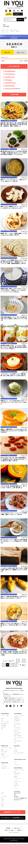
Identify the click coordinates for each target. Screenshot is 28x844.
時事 (2, 728)
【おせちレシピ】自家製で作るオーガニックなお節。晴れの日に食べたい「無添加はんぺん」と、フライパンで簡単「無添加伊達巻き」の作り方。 (14, 262)
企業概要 (8, 828)
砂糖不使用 (16, 785)
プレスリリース (17, 764)
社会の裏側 (3, 727)
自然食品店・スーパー (5, 768)
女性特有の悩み (17, 719)
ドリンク (15, 788)
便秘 (15, 742)
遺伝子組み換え (4, 723)
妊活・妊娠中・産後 (17, 740)
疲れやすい (16, 730)
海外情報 (15, 751)
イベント (15, 761)
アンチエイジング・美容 (18, 715)
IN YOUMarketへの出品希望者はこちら (18, 14)
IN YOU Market (17, 791)
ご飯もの (2, 799)
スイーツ (15, 786)
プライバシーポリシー (14, 832)
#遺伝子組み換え (13, 30)
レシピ (9, 204)
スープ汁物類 (3, 796)
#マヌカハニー (4, 32)
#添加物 (17, 31)
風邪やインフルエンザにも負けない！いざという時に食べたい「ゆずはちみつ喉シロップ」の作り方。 (14, 625)
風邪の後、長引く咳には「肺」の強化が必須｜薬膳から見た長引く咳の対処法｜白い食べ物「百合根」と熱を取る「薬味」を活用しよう (14, 124)
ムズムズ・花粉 (17, 729)
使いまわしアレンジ (17, 781)
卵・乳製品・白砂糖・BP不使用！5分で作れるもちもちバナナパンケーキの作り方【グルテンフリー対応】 (14, 653)
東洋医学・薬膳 (8, 343)
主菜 (2, 803)
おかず (2, 806)
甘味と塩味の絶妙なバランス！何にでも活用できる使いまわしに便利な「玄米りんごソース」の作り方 (14, 318)
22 (11, 665)
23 (15, 665)
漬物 (2, 798)
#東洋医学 (12, 31)
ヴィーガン (3, 757)
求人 (15, 763)
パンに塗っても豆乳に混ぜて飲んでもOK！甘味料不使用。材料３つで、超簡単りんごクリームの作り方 (14, 570)
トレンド (15, 749)
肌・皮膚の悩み (17, 720)
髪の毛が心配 (16, 734)
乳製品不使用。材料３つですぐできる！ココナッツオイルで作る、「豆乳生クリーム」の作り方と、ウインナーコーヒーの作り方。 (14, 290)
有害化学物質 (3, 725)
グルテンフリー (4, 752)
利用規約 (19, 830)
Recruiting (16, 796)
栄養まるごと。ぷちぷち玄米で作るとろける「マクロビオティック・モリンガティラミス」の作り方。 (14, 402)
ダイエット (16, 722)
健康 (9, 149)
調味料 (2, 804)
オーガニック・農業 (5, 715)
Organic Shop (4, 762)
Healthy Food (4, 745)
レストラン (3, 764)
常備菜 (2, 793)
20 (4, 665)
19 (23, 660)
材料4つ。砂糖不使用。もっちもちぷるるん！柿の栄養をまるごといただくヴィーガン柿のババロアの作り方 (14, 431)
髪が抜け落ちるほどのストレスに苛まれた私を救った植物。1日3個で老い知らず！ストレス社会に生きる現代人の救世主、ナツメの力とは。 (14, 153)
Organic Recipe (18, 767)
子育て (15, 747)
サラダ (2, 801)
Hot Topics (17, 745)
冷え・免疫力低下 (17, 724)
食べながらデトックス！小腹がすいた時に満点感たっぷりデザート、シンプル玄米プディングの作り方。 (14, 541)
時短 (9, 621)
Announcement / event (20, 759)
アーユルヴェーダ (4, 756)
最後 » (24, 665)
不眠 (15, 725)
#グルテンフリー (5, 31)
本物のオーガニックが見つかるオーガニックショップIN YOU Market (14, 36)
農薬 (2, 720)
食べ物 (9, 455)
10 (18, 660)
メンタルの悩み (17, 727)
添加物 (2, 718)
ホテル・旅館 (3, 766)
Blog (15, 794)
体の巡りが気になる (17, 732)
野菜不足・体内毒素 (17, 735)
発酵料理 (2, 754)
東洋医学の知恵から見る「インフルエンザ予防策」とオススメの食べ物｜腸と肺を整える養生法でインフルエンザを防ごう (14, 347)
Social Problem (5, 713)
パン (9, 177)
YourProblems (8, 120)
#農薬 (7, 30)
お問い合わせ (17, 828)
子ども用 (15, 783)
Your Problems (17, 713)
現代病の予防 (16, 717)
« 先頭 (9, 661)
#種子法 (3, 30)
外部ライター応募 (9, 830)
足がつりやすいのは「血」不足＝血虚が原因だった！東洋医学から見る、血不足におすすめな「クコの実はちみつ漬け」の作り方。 (14, 459)
